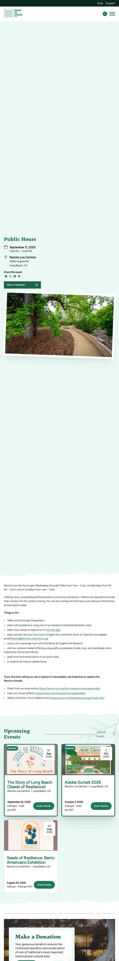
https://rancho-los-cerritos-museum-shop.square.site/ (69, 688)
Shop (100, 3)
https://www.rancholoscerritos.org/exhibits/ (60, 693)
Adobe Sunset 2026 (83, 782)
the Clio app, (53, 629)
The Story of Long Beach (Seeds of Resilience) (29, 784)
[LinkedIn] (15, 276)
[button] (22, 285)
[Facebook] (6, 276)
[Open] (112, 14)
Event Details (44, 806)
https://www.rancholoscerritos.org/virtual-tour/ (77, 697)
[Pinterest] (19, 276)
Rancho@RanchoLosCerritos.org (28, 638)
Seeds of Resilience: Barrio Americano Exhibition (31, 860)
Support (110, 3)
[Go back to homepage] (13, 14)
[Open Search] (105, 13)
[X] (10, 276)
